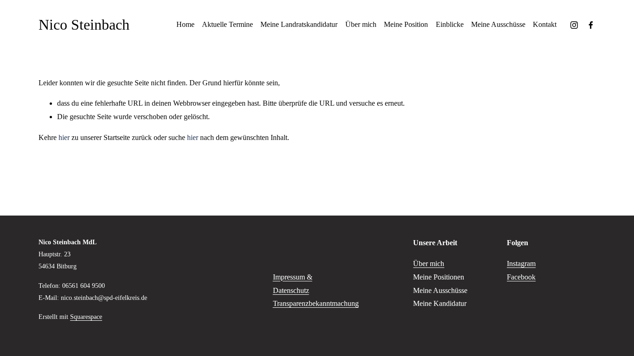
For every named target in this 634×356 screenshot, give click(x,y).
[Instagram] (574, 25)
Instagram (521, 263)
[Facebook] (590, 25)
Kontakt (544, 24)
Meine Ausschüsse (498, 24)
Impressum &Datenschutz (292, 283)
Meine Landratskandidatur (298, 24)
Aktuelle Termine (227, 24)
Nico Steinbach (84, 24)
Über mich (360, 24)
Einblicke (450, 24)
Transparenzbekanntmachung (316, 303)
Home (185, 24)
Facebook (521, 277)
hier (64, 137)
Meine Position (406, 24)
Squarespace (86, 316)
